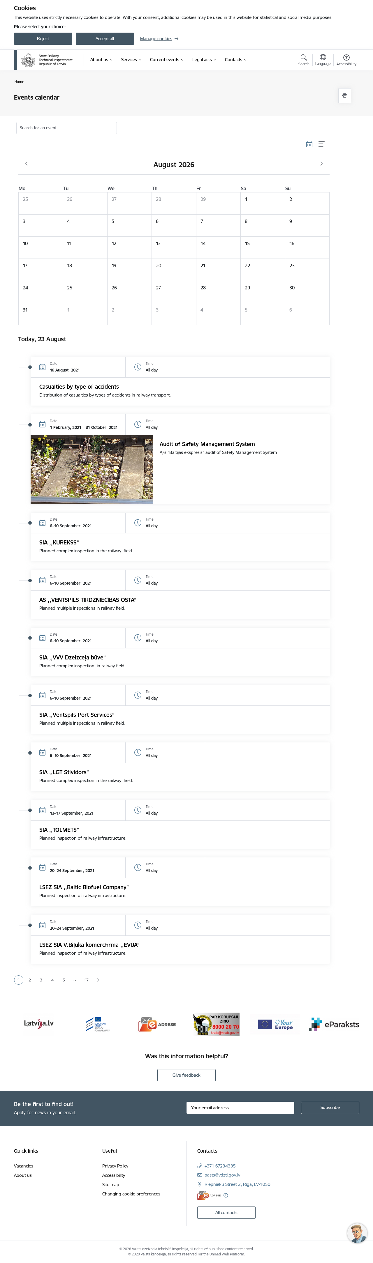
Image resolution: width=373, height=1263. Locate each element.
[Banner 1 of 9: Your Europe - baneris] (275, 1024)
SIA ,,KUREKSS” (59, 542)
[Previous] (27, 1024)
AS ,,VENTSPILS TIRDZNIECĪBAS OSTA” (87, 599)
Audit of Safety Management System (207, 444)
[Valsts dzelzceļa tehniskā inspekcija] (47, 60)
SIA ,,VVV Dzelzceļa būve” (72, 657)
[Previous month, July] (26, 163)
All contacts (226, 1212)
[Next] (346, 1024)
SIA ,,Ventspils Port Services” (77, 714)
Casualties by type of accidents (79, 386)
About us (23, 1175)
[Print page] (345, 96)
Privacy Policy (115, 1166)
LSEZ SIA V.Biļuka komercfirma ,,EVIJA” (89, 944)
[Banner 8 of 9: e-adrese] (157, 1024)
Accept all (105, 38)
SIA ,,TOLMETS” (59, 829)
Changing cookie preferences (131, 1194)
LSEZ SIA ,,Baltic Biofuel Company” (84, 887)
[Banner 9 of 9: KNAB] (216, 1024)
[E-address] (209, 1195)
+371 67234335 (220, 1166)
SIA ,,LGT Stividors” (64, 772)
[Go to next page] (98, 980)
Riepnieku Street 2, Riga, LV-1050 (237, 1184)
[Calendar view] (309, 144)
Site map (110, 1184)
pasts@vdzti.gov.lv (222, 1175)
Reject (43, 38)
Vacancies (23, 1166)
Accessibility (113, 1175)
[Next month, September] (322, 163)
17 (87, 980)
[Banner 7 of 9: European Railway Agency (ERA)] (98, 1024)
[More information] (226, 1195)
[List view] (322, 144)
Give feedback (186, 1075)
